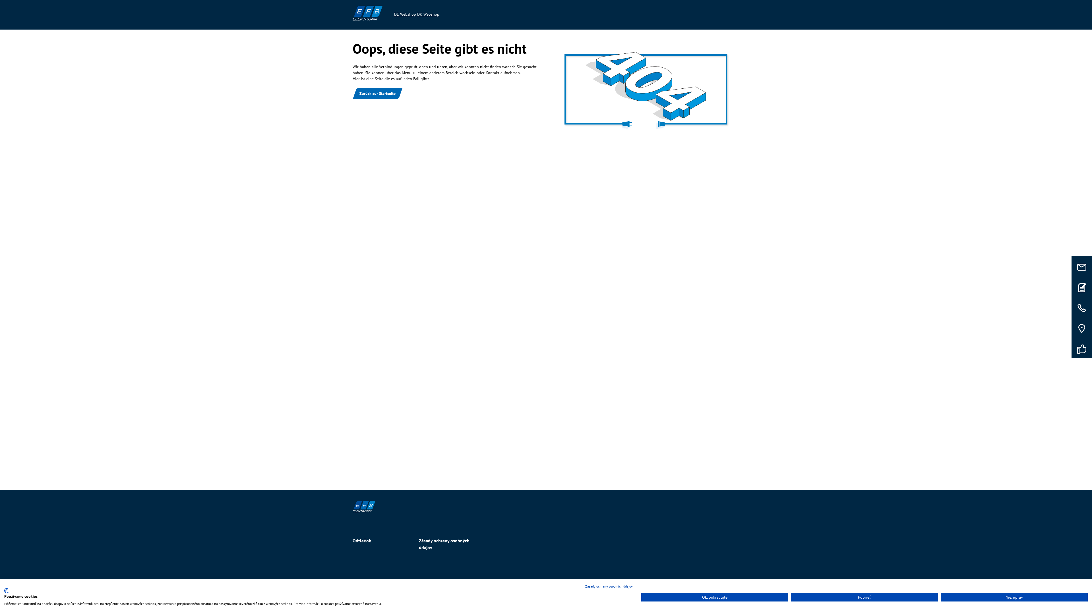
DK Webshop (428, 14)
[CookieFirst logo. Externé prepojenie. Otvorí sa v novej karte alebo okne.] (6, 590)
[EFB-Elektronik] (546, 506)
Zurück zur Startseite (377, 93)
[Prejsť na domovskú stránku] (368, 13)
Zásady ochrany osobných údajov (444, 544)
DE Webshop (405, 14)
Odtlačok (362, 541)
